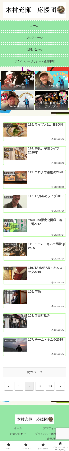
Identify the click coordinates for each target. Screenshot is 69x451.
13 (50, 386)
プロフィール (51, 428)
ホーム (18, 428)
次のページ (34, 372)
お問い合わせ (18, 433)
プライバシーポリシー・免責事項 (51, 436)
